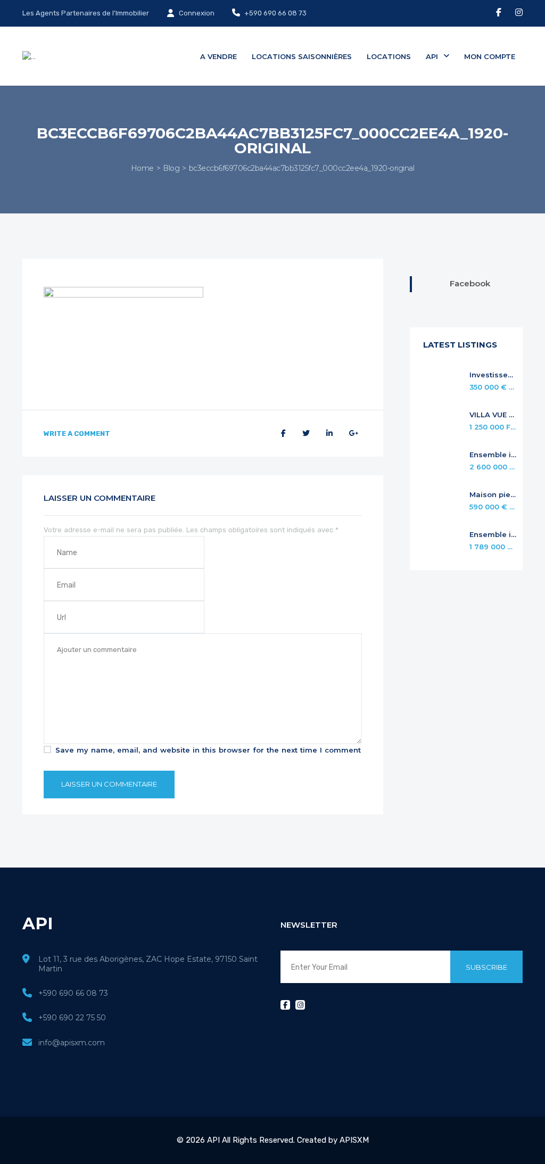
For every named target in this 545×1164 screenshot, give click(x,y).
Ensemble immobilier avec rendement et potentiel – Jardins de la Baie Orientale (493, 534)
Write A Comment (77, 433)
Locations (389, 56)
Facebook (470, 283)
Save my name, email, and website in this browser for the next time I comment (208, 750)
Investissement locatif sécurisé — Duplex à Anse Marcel (493, 375)
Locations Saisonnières (302, 56)
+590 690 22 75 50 (72, 1017)
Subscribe (486, 967)
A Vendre (218, 56)
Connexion (195, 13)
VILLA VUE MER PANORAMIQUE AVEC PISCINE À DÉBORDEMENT (493, 414)
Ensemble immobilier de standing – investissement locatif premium (493, 454)
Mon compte (489, 56)
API (433, 56)
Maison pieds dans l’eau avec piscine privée (493, 494)
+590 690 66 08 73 (275, 13)
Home (142, 168)
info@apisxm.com (71, 1042)
